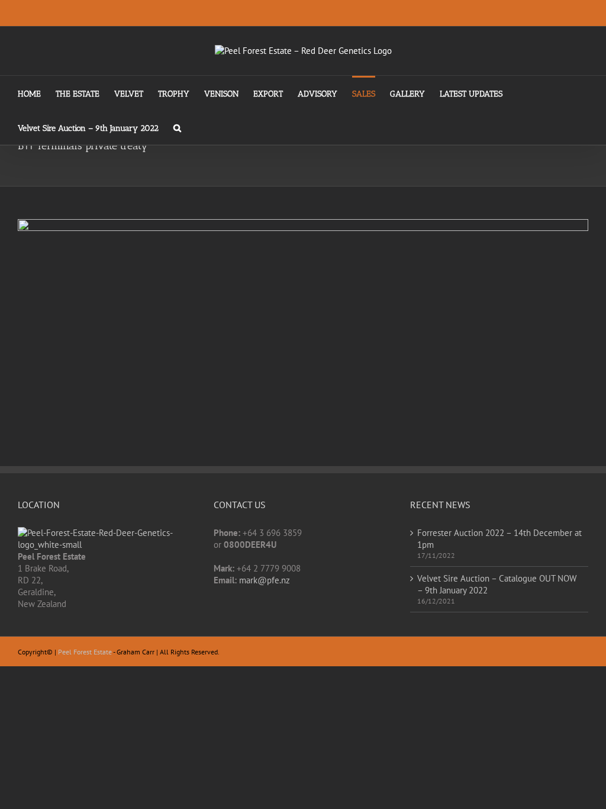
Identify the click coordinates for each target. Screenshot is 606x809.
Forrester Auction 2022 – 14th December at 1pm (499, 538)
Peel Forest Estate (85, 651)
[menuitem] (37, 93)
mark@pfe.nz (264, 580)
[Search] (177, 127)
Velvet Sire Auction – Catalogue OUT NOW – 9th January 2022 (496, 584)
